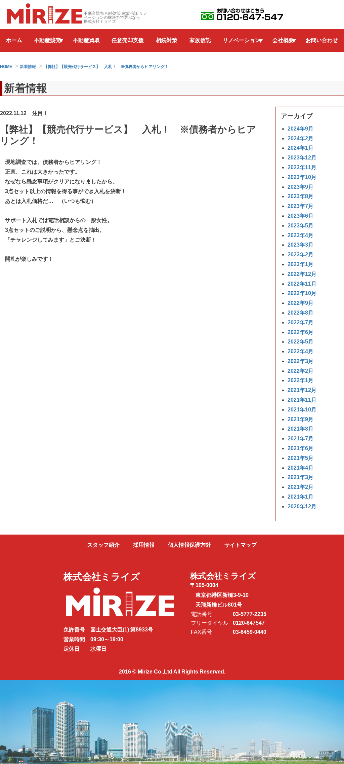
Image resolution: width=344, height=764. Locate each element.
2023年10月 (302, 177)
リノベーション (241, 40)
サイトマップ (240, 545)
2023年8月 (300, 196)
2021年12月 (302, 390)
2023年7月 (300, 206)
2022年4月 (300, 351)
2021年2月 (300, 487)
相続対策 (166, 40)
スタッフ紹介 (103, 545)
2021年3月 (300, 477)
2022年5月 (300, 341)
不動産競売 (47, 40)
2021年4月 (300, 468)
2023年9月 (300, 187)
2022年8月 (300, 313)
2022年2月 (300, 371)
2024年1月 (300, 148)
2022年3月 (300, 361)
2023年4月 (300, 235)
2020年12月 (302, 506)
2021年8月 (300, 429)
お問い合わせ (322, 40)
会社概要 (283, 40)
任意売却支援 (128, 40)
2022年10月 (302, 293)
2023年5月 (300, 225)
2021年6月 (300, 448)
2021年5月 (300, 458)
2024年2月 (300, 138)
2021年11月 (302, 400)
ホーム (14, 40)
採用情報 (144, 545)
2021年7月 (300, 438)
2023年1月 (300, 264)
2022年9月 (300, 303)
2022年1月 (300, 380)
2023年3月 (300, 245)
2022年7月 (300, 322)
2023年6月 (300, 216)
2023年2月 (300, 254)
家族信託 (200, 40)
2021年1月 (300, 497)
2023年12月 (302, 157)
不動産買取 (86, 40)
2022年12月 (302, 274)
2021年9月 (300, 419)
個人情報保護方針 (189, 545)
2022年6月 (300, 332)
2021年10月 (302, 409)
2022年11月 (302, 284)
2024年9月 (300, 129)
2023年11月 (302, 167)
